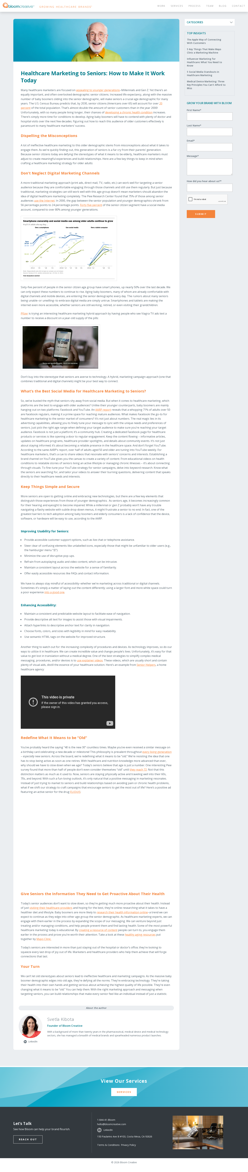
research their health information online (122, 912)
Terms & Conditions (109, 1145)
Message (193, 156)
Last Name (194, 125)
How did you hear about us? (204, 181)
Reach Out (28, 1139)
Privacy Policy (128, 1145)
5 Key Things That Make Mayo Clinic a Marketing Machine (204, 51)
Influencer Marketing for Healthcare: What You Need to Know (204, 62)
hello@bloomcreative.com (111, 1124)
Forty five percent (91, 205)
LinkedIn (108, 1130)
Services (124, 1092)
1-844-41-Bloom (106, 1119)
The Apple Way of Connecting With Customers (204, 41)
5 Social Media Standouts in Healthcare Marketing (203, 73)
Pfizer (24, 313)
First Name (194, 110)
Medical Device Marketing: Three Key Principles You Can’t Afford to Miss (206, 85)
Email (191, 140)
